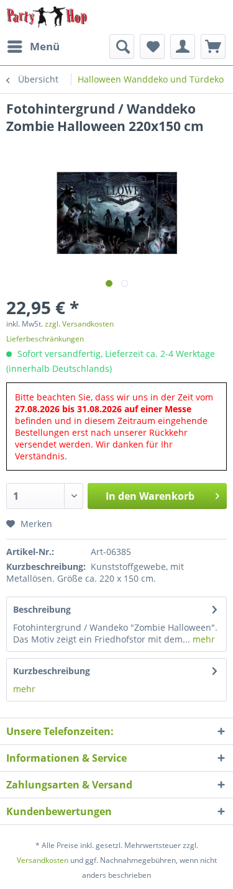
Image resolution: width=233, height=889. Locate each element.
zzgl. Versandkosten (79, 323)
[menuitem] (33, 46)
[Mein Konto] (182, 46)
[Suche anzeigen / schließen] (121, 46)
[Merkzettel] (152, 46)
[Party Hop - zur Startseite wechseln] (47, 17)
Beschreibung (42, 609)
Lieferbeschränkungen (45, 338)
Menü (45, 46)
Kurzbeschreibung (51, 671)
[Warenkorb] (213, 46)
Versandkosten (42, 860)
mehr (202, 639)
